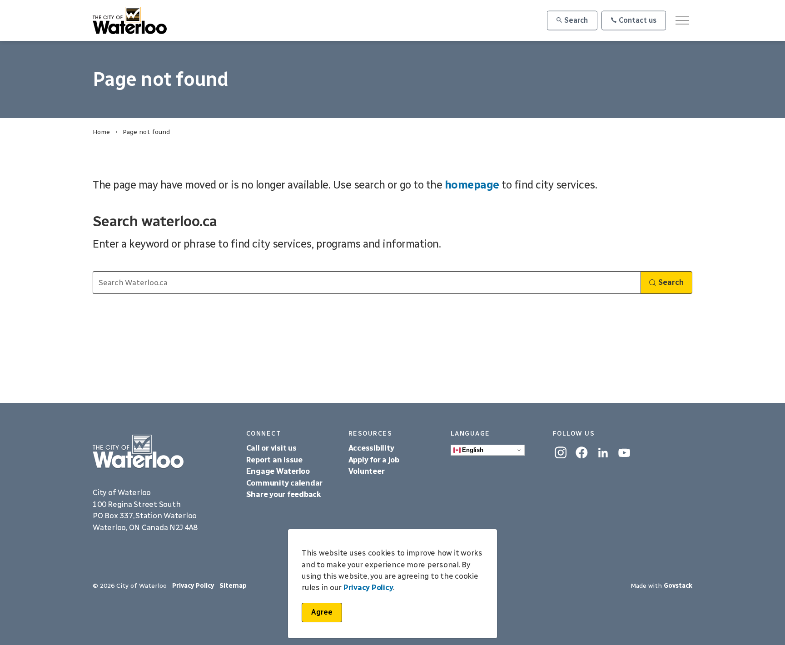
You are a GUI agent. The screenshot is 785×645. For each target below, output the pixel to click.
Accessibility (372, 447)
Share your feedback (283, 494)
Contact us (637, 20)
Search (576, 20)
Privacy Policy (368, 587)
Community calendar (284, 482)
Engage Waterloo (278, 471)
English (472, 450)
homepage (472, 184)
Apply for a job (373, 459)
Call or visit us (271, 447)
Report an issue (274, 459)
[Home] (163, 452)
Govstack (678, 586)
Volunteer (366, 471)
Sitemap (233, 586)
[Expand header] (682, 20)
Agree (322, 612)
